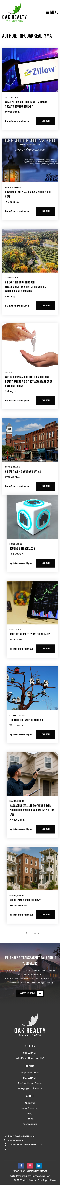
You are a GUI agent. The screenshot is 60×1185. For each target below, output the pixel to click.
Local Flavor (11, 277)
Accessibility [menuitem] (33, 1171)
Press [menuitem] (30, 1118)
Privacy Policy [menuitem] (19, 1171)
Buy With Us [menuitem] (30, 1077)
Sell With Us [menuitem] (30, 1052)
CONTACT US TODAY (26, 993)
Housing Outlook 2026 (22, 549)
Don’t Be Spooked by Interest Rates (30, 634)
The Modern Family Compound (26, 720)
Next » (35, 933)
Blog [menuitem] (30, 1113)
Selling (16, 467)
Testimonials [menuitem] (30, 1123)
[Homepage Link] (14, 12)
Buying (8, 372)
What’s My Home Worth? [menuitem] (30, 1058)
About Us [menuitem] (30, 1102)
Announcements (13, 187)
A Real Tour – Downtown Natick (23, 472)
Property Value (17, 715)
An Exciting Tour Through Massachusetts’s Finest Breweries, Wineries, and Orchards (25, 287)
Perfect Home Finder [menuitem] (30, 1083)
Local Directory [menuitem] (30, 1108)
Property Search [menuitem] (30, 1072)
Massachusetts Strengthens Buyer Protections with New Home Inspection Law (31, 810)
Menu (54, 12)
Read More (45, 121)
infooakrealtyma (19, 121)
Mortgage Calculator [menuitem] (30, 1088)
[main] (30, 484)
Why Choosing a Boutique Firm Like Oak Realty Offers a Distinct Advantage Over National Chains (28, 381)
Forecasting (11, 97)
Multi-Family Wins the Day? (25, 900)
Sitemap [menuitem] (43, 1171)
